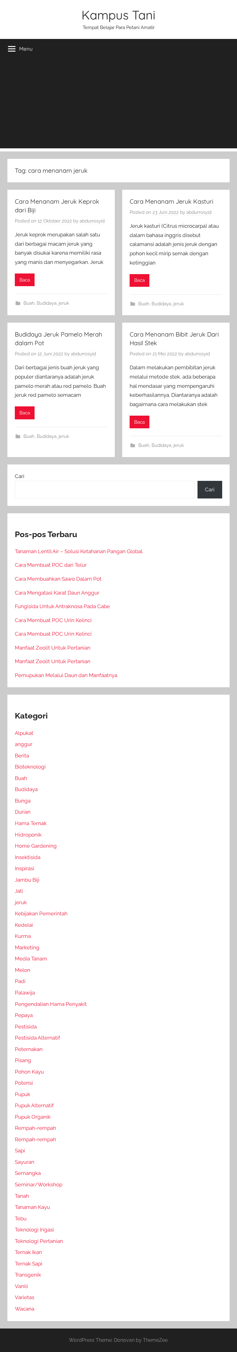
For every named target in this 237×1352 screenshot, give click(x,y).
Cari (19, 476)
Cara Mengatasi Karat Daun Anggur (57, 593)
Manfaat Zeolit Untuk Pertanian (52, 648)
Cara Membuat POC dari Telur (51, 565)
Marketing (27, 947)
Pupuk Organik (33, 1117)
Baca (24, 280)
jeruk (64, 303)
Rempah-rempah (35, 1128)
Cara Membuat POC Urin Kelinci (53, 620)
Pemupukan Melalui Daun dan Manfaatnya (66, 675)
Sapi (20, 1150)
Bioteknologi (30, 767)
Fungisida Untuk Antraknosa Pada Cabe (62, 606)
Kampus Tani (118, 15)
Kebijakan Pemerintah (41, 913)
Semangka (28, 1173)
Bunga (23, 801)
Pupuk (22, 1094)
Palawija (25, 993)
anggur (23, 744)
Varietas (24, 1297)
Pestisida (26, 1027)
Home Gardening (36, 846)
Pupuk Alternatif (34, 1105)
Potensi (24, 1083)
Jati (19, 891)
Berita (22, 755)
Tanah (22, 1196)
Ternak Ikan (28, 1252)
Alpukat (24, 733)
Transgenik (28, 1275)
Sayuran (24, 1162)
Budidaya (46, 303)
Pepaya (24, 1015)
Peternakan (29, 1049)
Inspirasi (24, 868)
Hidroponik (28, 835)
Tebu (21, 1218)
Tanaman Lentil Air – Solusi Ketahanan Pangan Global (79, 551)
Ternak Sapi (28, 1264)
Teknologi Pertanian (39, 1241)
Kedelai (24, 925)
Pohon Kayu (29, 1072)
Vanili (21, 1286)
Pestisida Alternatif (37, 1038)
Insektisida (27, 857)
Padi (20, 981)
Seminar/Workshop (38, 1184)
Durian (23, 812)
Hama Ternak (31, 823)
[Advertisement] (118, 105)
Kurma (23, 936)
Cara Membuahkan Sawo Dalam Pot (58, 579)
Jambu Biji (27, 880)
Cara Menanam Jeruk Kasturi (171, 201)
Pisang (23, 1060)
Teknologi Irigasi (34, 1230)
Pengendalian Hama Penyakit (51, 1004)
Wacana (24, 1309)
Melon (22, 970)
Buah (29, 303)
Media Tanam (31, 959)
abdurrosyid (92, 221)
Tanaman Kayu (32, 1207)
